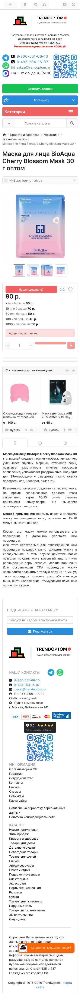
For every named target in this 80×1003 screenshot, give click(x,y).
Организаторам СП (23, 769)
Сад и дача (17, 919)
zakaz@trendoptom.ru (33, 67)
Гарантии (15, 773)
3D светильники (21, 915)
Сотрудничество (21, 778)
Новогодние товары (23, 852)
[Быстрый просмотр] (31, 430)
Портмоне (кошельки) (25, 888)
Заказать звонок (40, 89)
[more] (37, 430)
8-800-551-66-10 (32, 56)
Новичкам (16, 796)
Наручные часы (20, 906)
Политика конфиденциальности (32, 817)
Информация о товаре (25, 180)
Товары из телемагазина (27, 910)
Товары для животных (25, 901)
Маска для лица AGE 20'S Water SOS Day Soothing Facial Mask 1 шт (58, 415)
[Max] (5, 73)
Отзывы (15, 791)
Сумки (14, 897)
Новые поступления (23, 829)
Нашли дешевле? (31, 289)
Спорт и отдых (19, 870)
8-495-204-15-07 (32, 62)
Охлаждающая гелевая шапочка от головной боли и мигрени (20, 415)
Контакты (16, 782)
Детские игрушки (22, 847)
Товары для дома (22, 843)
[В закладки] (70, 289)
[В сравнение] (62, 289)
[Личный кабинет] (73, 4)
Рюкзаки (15, 892)
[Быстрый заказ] (71, 345)
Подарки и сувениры (24, 874)
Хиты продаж (19, 834)
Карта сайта (18, 800)
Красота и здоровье (23, 838)
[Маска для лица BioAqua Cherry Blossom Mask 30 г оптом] (40, 226)
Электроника (18, 879)
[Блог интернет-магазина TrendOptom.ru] (65, 4)
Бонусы (14, 787)
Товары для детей (22, 856)
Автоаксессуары (21, 865)
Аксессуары (18, 883)
